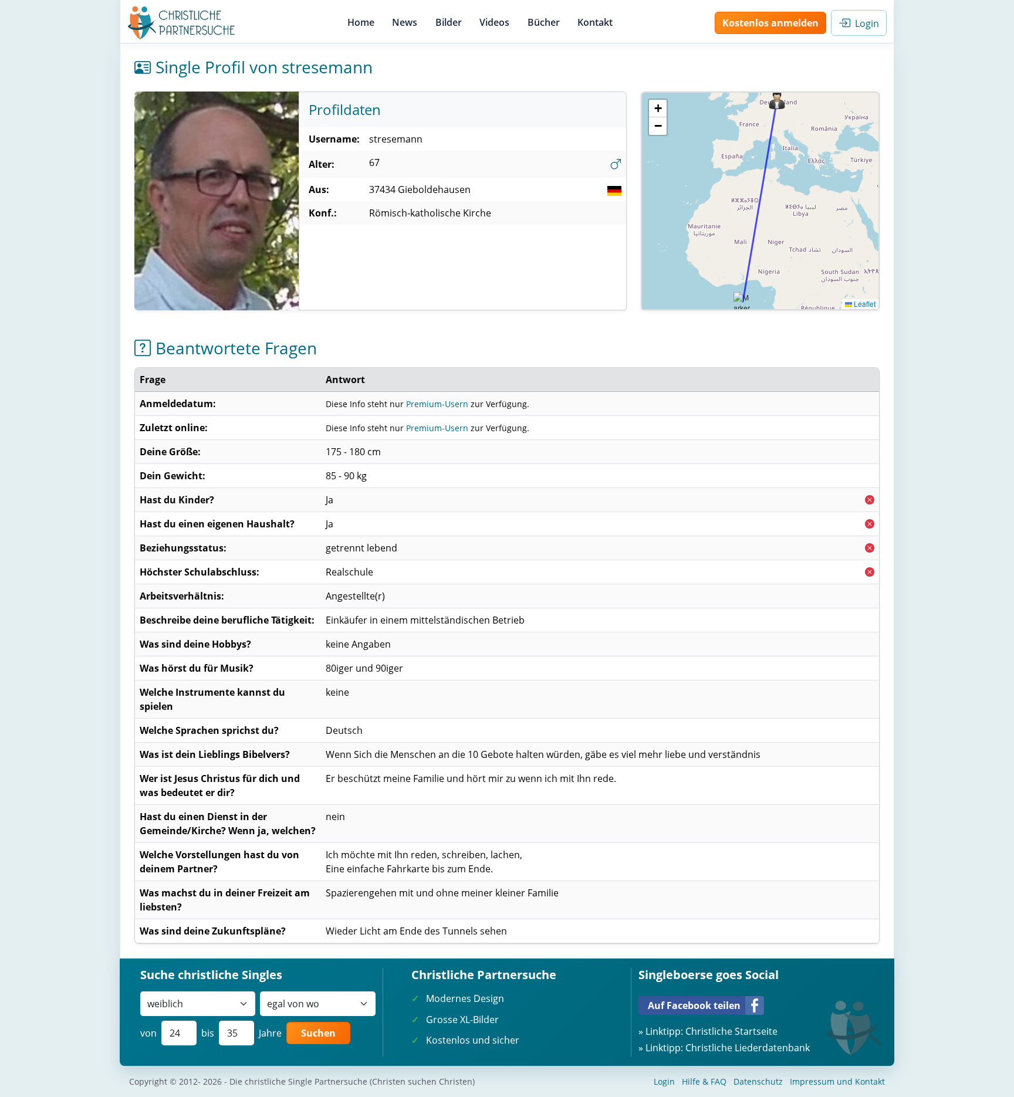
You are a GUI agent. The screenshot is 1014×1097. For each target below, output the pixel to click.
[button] (777, 99)
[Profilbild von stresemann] (216, 201)
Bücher (544, 22)
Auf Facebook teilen (694, 1005)
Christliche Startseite (731, 1031)
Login (864, 23)
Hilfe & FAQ (704, 1081)
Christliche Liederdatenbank (747, 1047)
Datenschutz (758, 1081)
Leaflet (864, 304)
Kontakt (595, 22)
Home (360, 22)
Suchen (318, 1033)
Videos (494, 22)
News (404, 22)
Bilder (448, 22)
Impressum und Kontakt (837, 1081)
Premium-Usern (437, 403)
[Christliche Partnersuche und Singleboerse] (181, 23)
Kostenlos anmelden (770, 22)
